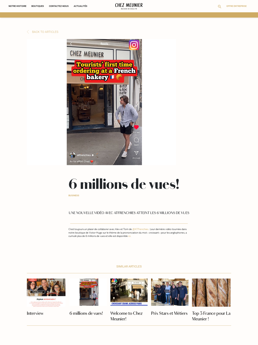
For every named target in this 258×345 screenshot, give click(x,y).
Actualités (80, 6)
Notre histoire (17, 6)
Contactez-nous (59, 6)
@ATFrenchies (140, 229)
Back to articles (45, 32)
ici (129, 236)
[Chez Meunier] (129, 6)
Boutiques (37, 6)
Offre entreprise (236, 6)
